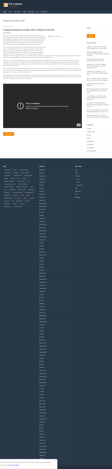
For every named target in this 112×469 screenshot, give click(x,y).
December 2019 (42, 346)
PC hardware (15, 195)
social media (18, 198)
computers (16, 172)
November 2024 (42, 206)
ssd (12, 201)
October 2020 (42, 318)
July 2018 (41, 388)
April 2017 (41, 434)
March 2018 (42, 400)
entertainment (7, 175)
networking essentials (17, 192)
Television (14, 203)
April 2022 (41, 267)
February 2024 (42, 224)
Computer (15, 169)
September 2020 (43, 321)
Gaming (6, 178)
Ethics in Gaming (28, 175)
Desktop (89, 135)
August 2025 (42, 182)
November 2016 (42, 446)
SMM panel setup (8, 198)
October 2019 (42, 349)
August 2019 (42, 355)
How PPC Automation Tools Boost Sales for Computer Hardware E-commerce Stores (97, 90)
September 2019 (43, 352)
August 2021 (42, 291)
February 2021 (42, 309)
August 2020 (42, 324)
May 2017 (41, 431)
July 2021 (41, 294)
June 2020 (41, 331)
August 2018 (42, 385)
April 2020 (41, 337)
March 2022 (42, 270)
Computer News (91, 131)
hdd (28, 181)
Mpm (24, 11)
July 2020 (41, 327)
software (25, 198)
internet (31, 186)
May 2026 (41, 173)
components (7, 169)
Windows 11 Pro (8, 206)
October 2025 (42, 179)
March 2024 (42, 221)
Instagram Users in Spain (21, 186)
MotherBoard (90, 141)
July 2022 (41, 258)
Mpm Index (31, 11)
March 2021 (42, 306)
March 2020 (42, 340)
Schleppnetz (44, 11)
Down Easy (17, 11)
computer (89, 128)
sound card (6, 201)
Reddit (28, 195)
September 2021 (43, 288)
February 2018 (42, 403)
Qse (38, 11)
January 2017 (42, 443)
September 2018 (43, 382)
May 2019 (41, 364)
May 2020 (41, 334)
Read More (8, 134)
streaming (27, 201)
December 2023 (42, 230)
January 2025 (42, 200)
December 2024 (42, 203)
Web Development (91, 151)
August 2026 (42, 170)
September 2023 (43, 236)
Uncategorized (7, 32)
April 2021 (41, 303)
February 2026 (42, 176)
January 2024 (42, 227)
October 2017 (42, 416)
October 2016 (42, 449)
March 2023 (42, 252)
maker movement (21, 189)
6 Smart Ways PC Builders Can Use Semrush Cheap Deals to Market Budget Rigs (97, 73)
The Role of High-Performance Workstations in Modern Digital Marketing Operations (98, 53)
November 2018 (42, 376)
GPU (18, 178)
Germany (13, 178)
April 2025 (41, 191)
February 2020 (42, 343)
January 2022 (42, 276)
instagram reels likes (8, 186)
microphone (7, 192)
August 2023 (42, 239)
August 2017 (42, 422)
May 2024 (41, 215)
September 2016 (43, 452)
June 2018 (41, 391)
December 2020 (42, 315)
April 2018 (41, 397)
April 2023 (41, 249)
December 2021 (42, 279)
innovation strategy (22, 184)
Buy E (10, 11)
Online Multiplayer (29, 192)
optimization (7, 195)
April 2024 (41, 218)
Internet (89, 138)
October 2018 (42, 379)
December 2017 (42, 409)
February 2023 (42, 255)
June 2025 (41, 188)
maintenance (12, 189)
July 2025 (41, 185)
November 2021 (42, 282)
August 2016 (42, 455)
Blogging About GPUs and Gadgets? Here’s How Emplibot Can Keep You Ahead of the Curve (96, 66)
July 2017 (41, 425)
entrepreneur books (17, 175)
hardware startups (21, 181)
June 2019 (41, 361)
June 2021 (41, 297)
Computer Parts (7, 172)
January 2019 (42, 370)
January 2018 (42, 406)
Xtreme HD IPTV (18, 206)
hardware (24, 178)
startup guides (19, 201)
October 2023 (42, 233)
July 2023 (41, 242)
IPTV (5, 189)
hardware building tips (9, 181)
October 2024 (42, 209)
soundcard (32, 198)
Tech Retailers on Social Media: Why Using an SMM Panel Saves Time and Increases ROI (97, 97)
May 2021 (41, 300)
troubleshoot (23, 203)
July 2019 (41, 358)
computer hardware (24, 169)
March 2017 (42, 437)
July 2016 (41, 458)
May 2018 (41, 394)
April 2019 (41, 367)
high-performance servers (9, 184)
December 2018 (42, 373)
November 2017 (42, 413)
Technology (7, 203)
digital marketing (25, 172)
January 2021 (42, 312)
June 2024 (41, 212)
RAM (22, 195)
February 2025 (42, 197)
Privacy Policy (79, 185)
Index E (78, 182)
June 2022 (41, 261)
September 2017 (43, 419)
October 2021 (42, 285)
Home (4, 11)
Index (77, 179)
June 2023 (41, 245)
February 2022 (42, 273)
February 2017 (42, 440)
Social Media (90, 144)
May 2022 (41, 264)
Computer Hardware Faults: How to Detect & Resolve (29, 29)
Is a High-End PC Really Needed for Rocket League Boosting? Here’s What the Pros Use (98, 104)
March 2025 (42, 194)
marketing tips (31, 189)
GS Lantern (15, 3)
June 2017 (41, 428)
